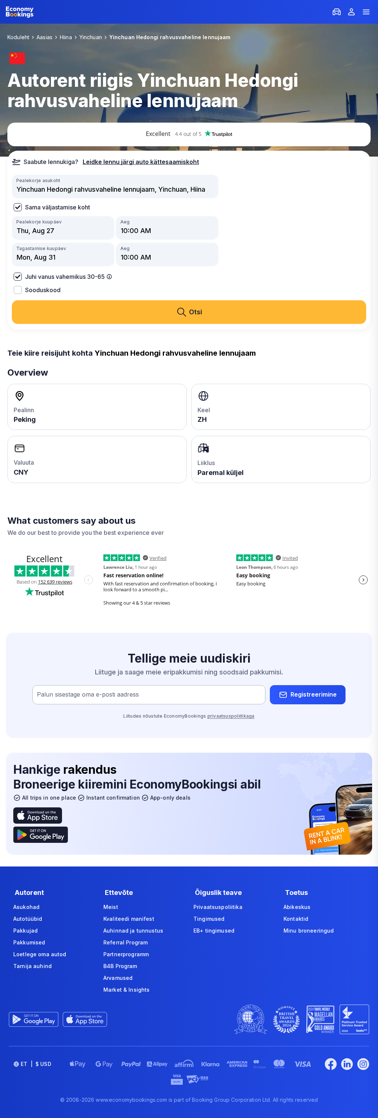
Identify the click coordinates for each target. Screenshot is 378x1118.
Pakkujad (25, 930)
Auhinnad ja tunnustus (133, 930)
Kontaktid (296, 919)
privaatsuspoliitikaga (231, 716)
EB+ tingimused (213, 930)
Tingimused (208, 919)
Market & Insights (126, 990)
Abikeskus (297, 907)
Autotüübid (27, 919)
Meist (110, 907)
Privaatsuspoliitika (218, 907)
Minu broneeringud (309, 930)
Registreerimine (314, 694)
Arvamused (118, 978)
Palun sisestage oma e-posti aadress (88, 694)
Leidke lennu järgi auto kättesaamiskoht (141, 161)
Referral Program (125, 942)
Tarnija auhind (32, 966)
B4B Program (120, 966)
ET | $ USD (36, 1064)
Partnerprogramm (126, 954)
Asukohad (26, 907)
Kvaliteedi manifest (128, 919)
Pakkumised (29, 942)
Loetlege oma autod (39, 954)
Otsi (195, 312)
